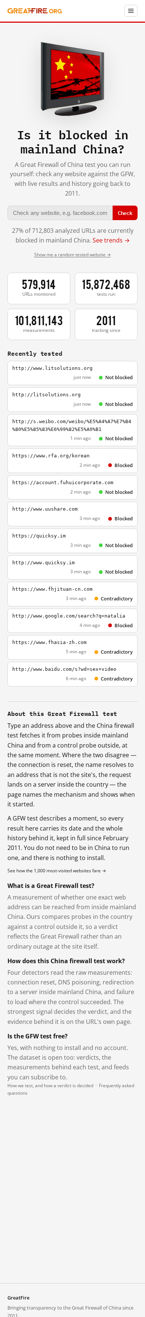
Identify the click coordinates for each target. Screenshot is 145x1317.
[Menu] (131, 11)
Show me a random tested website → (72, 254)
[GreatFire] (34, 11)
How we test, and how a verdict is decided (50, 1085)
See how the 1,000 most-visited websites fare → (56, 870)
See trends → (111, 240)
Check (125, 212)
